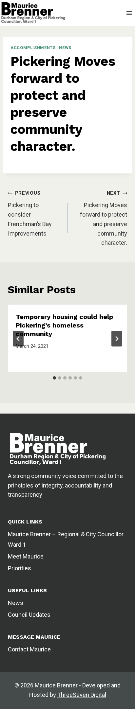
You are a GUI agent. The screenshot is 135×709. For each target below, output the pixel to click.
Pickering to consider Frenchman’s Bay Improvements (30, 213)
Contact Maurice (29, 649)
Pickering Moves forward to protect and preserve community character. (103, 218)
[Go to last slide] (18, 338)
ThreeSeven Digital (81, 694)
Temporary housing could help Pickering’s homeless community (64, 325)
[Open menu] (129, 13)
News (65, 47)
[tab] (54, 378)
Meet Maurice (26, 556)
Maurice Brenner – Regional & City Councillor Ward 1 (66, 539)
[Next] (116, 338)
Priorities (19, 568)
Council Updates (29, 614)
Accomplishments (32, 47)
